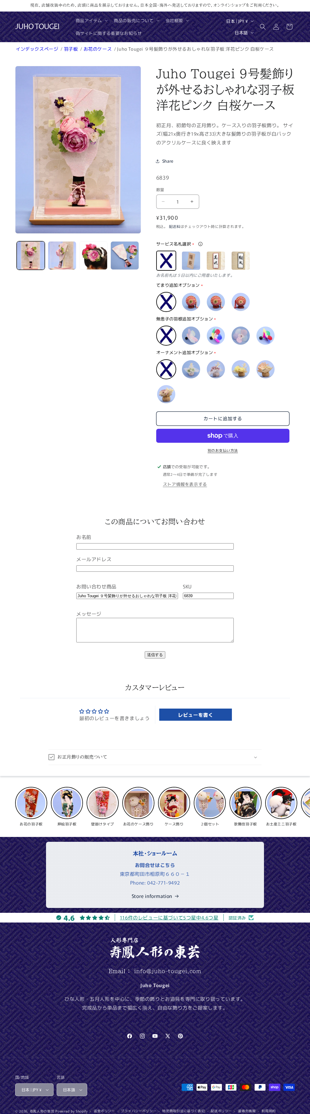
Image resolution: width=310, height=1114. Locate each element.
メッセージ (88, 613)
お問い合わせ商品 (96, 586)
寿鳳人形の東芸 (42, 1111)
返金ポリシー (104, 1110)
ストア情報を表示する (185, 484)
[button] (91, 20)
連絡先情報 (247, 1110)
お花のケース (98, 49)
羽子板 (71, 49)
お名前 (83, 536)
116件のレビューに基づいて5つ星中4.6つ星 (169, 917)
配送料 (174, 226)
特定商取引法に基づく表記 (183, 1110)
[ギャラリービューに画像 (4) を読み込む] (124, 255)
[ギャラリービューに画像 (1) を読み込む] (31, 255)
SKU (187, 586)
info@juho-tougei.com (167, 971)
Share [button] (167, 161)
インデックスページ (37, 49)
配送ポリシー (221, 1110)
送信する (155, 654)
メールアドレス (93, 559)
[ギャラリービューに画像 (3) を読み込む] (93, 255)
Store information (152, 895)
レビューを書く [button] (195, 714)
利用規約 (269, 1110)
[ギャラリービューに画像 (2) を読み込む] (62, 255)
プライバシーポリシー (138, 1110)
